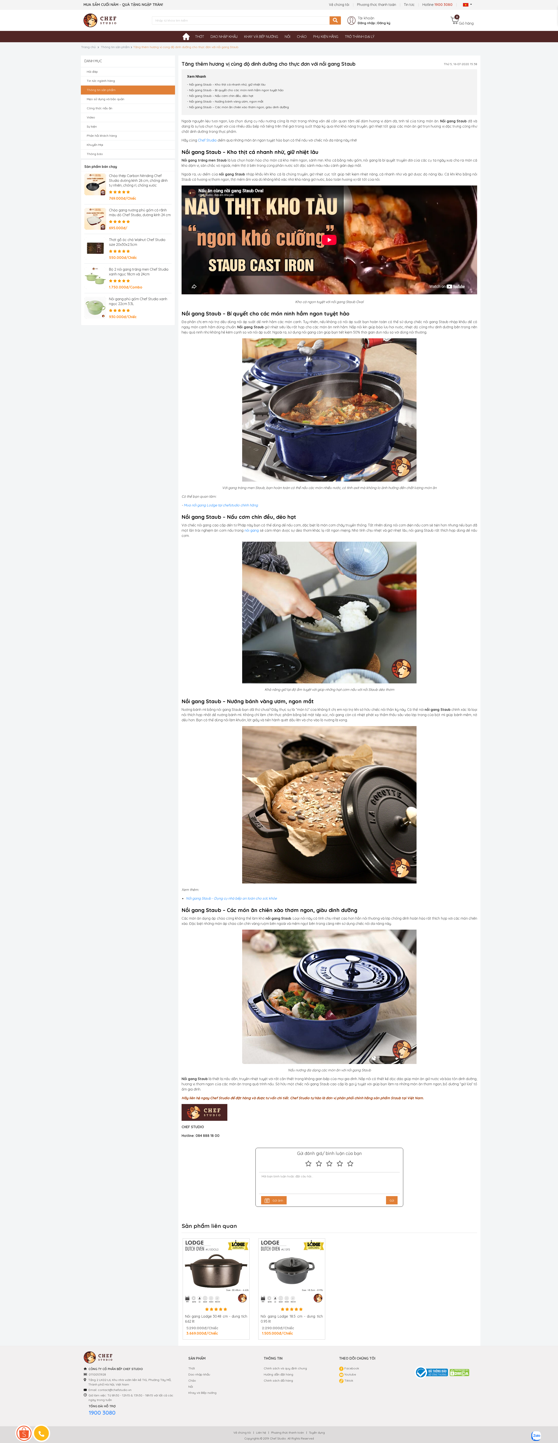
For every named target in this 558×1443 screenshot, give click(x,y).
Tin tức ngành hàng (101, 81)
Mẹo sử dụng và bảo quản (105, 99)
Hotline (437, 4)
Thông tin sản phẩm (115, 47)
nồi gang (252, 530)
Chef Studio (207, 140)
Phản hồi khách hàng (102, 136)
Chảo (302, 36)
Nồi (287, 36)
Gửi (392, 1200)
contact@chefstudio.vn (114, 1390)
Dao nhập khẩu (224, 36)
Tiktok (348, 1380)
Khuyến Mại (95, 145)
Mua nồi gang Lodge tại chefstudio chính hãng (221, 505)
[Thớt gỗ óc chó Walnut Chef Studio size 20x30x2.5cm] (95, 248)
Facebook (351, 1368)
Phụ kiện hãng (325, 36)
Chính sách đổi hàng (278, 1380)
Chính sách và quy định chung (285, 1368)
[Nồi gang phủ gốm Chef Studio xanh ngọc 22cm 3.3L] (95, 308)
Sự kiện (92, 126)
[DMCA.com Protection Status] (460, 1372)
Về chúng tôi (339, 4)
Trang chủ (88, 47)
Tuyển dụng (317, 1432)
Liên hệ (261, 1432)
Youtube (350, 1374)
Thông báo (95, 154)
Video (91, 117)
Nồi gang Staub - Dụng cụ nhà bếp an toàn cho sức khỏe (231, 898)
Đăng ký (383, 23)
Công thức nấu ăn (99, 108)
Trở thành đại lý (359, 36)
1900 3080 (102, 1412)
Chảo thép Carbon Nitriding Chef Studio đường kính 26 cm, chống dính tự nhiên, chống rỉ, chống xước (138, 180)
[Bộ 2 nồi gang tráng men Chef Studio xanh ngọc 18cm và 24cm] (95, 278)
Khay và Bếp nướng (202, 1393)
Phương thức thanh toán (376, 4)
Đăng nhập (366, 23)
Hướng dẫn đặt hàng (278, 1374)
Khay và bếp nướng (261, 36)
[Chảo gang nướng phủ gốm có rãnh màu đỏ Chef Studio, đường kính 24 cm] (95, 219)
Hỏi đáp (92, 72)
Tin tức (409, 4)
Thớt (199, 36)
